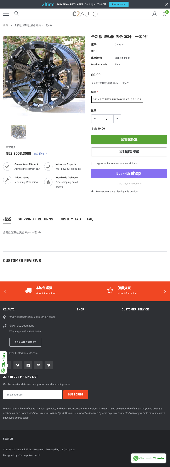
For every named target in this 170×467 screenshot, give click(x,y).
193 (98, 191)
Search (8, 439)
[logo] (85, 14)
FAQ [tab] (90, 219)
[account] (154, 13)
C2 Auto (119, 44)
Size (94, 91)
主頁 (5, 25)
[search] (16, 14)
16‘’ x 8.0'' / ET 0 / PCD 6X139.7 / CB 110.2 (117, 99)
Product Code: (99, 64)
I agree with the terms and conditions (116, 163)
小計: (94, 128)
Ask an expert (25, 342)
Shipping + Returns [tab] (35, 219)
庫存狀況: (96, 57)
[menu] (6, 14)
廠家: (94, 44)
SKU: (94, 51)
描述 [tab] (7, 219)
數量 (93, 110)
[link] (18, 132)
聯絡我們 (39, 153)
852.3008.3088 (18, 153)
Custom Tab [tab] (70, 219)
